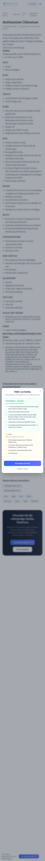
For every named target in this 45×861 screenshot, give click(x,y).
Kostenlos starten (22, 463)
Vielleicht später (22, 469)
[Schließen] (40, 390)
